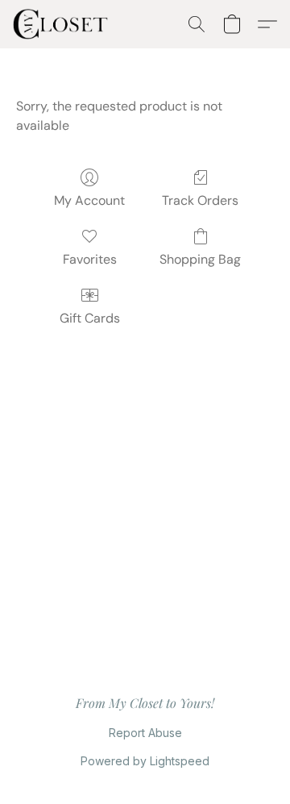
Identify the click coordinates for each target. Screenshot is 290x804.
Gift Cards (90, 318)
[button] (63, 24)
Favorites (90, 259)
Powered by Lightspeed (145, 761)
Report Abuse (145, 732)
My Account (89, 200)
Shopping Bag (200, 259)
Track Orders (200, 200)
